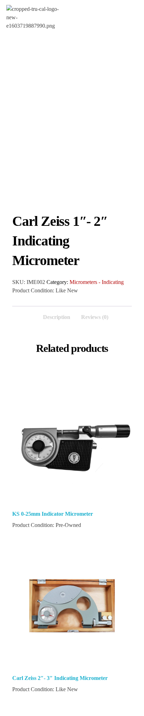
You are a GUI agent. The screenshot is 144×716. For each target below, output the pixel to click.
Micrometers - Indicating (97, 282)
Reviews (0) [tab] (94, 317)
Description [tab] (56, 317)
